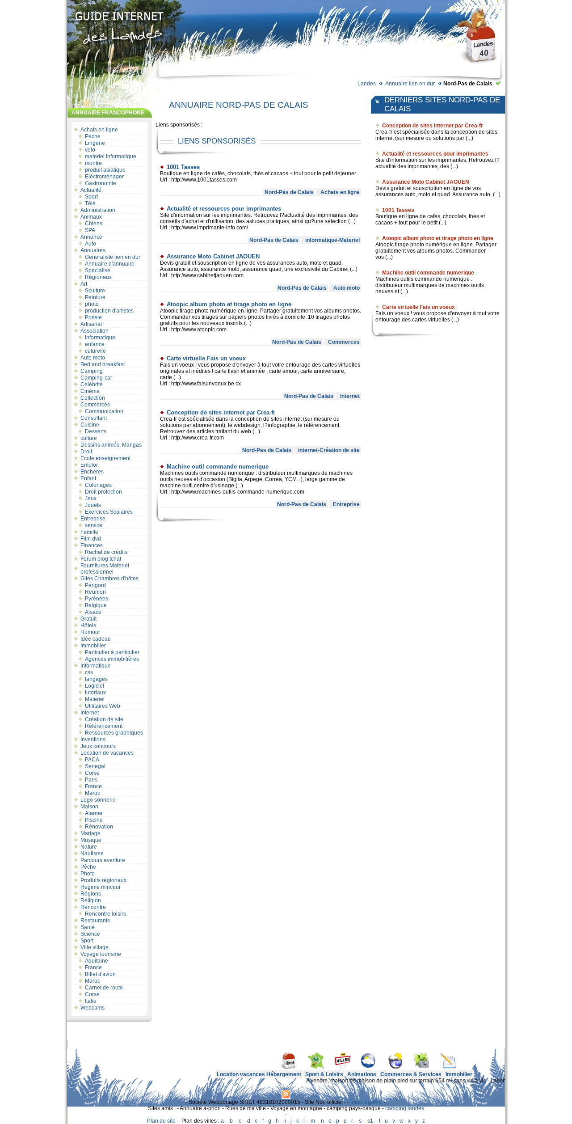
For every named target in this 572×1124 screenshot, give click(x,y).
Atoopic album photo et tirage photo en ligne (229, 304)
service (93, 525)
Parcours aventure (102, 860)
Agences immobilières (112, 659)
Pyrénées (96, 599)
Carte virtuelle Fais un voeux (206, 358)
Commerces (95, 404)
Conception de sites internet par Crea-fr (221, 412)
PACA (92, 759)
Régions (90, 894)
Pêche (88, 867)
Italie (91, 1001)
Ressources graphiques (114, 733)
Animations (361, 1074)
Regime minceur (100, 887)
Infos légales (365, 1102)
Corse (92, 773)
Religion (90, 900)
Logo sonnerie (98, 800)
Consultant (93, 418)
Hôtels (88, 625)
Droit (86, 451)
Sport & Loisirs (324, 1074)
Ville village (94, 947)
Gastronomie (100, 183)
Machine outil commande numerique (218, 466)
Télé (90, 203)
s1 (370, 1121)
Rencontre (93, 907)
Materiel (95, 699)
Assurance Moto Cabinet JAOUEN (213, 256)
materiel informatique (110, 156)
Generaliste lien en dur (112, 257)
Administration (97, 210)
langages (96, 679)
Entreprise (92, 519)
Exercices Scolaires (109, 512)
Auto (90, 244)
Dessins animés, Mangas (111, 445)
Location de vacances (107, 753)
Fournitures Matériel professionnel (104, 568)
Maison (89, 806)
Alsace (93, 612)
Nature (88, 847)
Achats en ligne (99, 130)
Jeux (91, 498)
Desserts (95, 431)
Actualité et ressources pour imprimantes (224, 208)
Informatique (100, 337)
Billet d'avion (100, 974)
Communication (104, 411)
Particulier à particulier (112, 652)
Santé (87, 927)
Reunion (95, 592)
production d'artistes (109, 311)
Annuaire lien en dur (410, 83)
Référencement (103, 726)
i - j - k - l (295, 1121)
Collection (92, 398)
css (89, 672)
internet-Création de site (329, 450)
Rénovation (99, 827)
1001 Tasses (183, 167)
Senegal (95, 766)
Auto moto (92, 358)
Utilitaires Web (102, 706)
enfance (95, 344)
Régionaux (98, 277)
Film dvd (90, 539)
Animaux (91, 217)
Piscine (94, 820)
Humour (90, 632)
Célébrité (91, 384)
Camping (91, 371)
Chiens (93, 223)
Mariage (90, 833)
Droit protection (103, 492)
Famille (89, 532)
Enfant (88, 478)
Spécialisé (97, 270)
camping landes (404, 1108)
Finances (91, 545)
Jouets (93, 505)
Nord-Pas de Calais (289, 192)
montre (93, 163)
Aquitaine (96, 961)
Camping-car (96, 378)
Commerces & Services (411, 1074)
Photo (87, 873)
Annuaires (92, 250)
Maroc (92, 793)
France (93, 786)
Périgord (95, 585)
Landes (367, 83)
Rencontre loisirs (105, 914)
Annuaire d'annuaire (110, 264)
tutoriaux (95, 692)
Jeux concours (98, 746)
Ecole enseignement (105, 458)
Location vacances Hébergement (259, 1074)
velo (90, 150)
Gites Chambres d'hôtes (109, 578)
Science (90, 934)
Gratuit (88, 619)
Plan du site (161, 1121)
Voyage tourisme (100, 954)
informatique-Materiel (332, 240)
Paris (91, 780)
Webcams (92, 1008)
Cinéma (90, 391)
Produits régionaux (103, 880)
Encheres (92, 472)
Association (94, 331)
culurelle (95, 351)
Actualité (90, 190)
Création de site (104, 719)
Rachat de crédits (106, 552)
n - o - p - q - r (337, 1121)
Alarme (93, 813)
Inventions (92, 739)
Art (83, 284)
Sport (91, 197)
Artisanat (91, 324)
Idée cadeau (95, 639)
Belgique (96, 605)
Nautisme (92, 853)
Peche (93, 136)
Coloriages (98, 485)
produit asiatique (105, 170)
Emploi (88, 465)
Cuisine (89, 425)
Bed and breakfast (102, 364)
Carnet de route (104, 988)
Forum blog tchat (100, 559)
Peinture (95, 297)
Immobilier (93, 645)
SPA (90, 230)
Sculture (95, 290)
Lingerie (95, 143)
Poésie (93, 317)
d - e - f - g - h (263, 1121)
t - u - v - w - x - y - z (402, 1121)
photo (92, 304)
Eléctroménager (104, 176)
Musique (90, 840)
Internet (89, 713)
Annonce (91, 237)
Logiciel (94, 686)
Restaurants (95, 920)
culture (88, 438)
